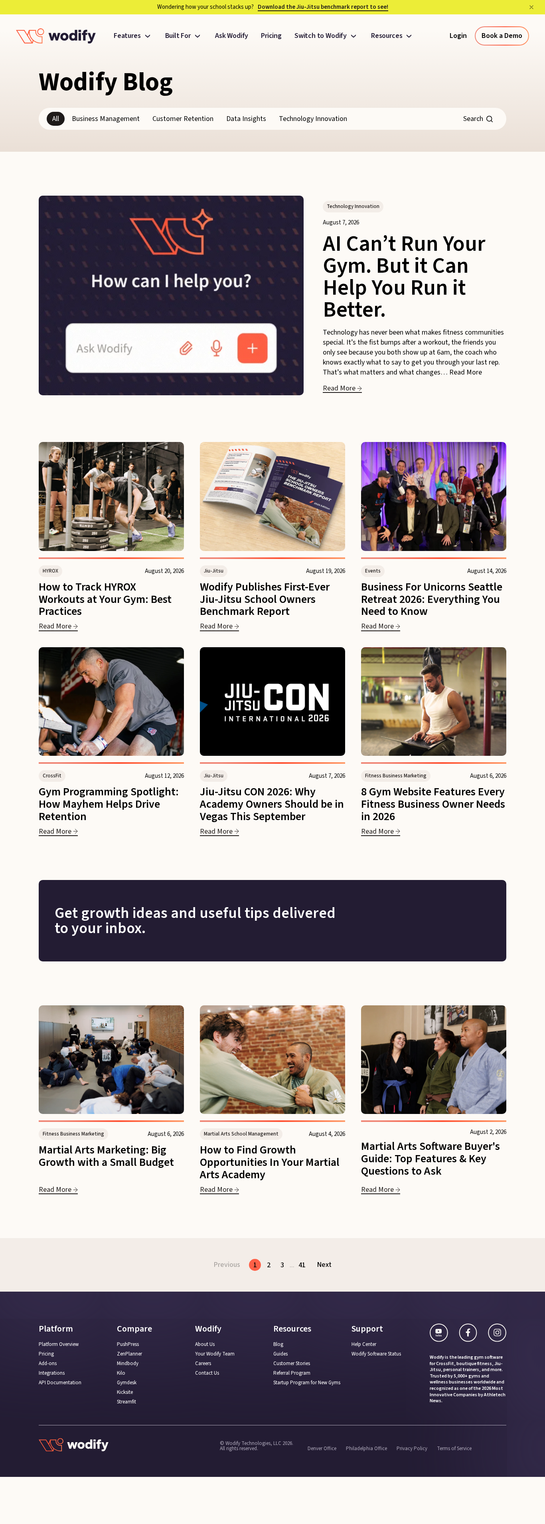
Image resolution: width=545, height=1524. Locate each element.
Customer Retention (182, 119)
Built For (178, 36)
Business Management (106, 119)
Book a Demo (502, 36)
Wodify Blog (106, 82)
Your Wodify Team (215, 1354)
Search (473, 119)
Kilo (121, 1373)
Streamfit (126, 1402)
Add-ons (48, 1363)
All (55, 119)
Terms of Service (454, 1448)
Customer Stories (291, 1363)
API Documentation (60, 1382)
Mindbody (127, 1363)
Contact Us (207, 1373)
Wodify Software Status (376, 1354)
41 (302, 1265)
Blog (278, 1344)
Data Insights (246, 119)
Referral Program (291, 1373)
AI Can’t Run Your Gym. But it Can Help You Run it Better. (404, 276)
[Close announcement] (531, 7)
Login (458, 36)
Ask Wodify (231, 36)
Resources (386, 36)
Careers (203, 1363)
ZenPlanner (129, 1354)
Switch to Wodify (320, 36)
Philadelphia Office (366, 1448)
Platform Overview (59, 1344)
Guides (280, 1354)
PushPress (128, 1344)
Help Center (363, 1344)
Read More (465, 372)
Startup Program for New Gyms (306, 1382)
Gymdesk (126, 1382)
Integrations (52, 1373)
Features (127, 36)
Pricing (271, 36)
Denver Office (322, 1448)
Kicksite (125, 1392)
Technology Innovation (313, 119)
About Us (205, 1344)
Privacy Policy (412, 1448)
